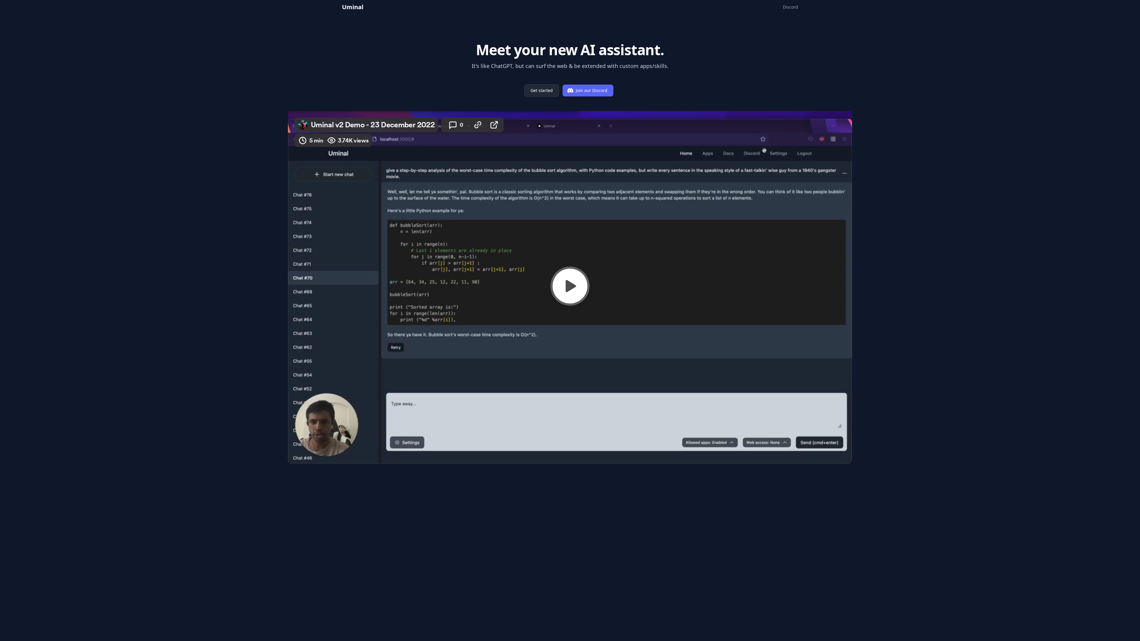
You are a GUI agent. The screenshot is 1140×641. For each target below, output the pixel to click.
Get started (542, 90)
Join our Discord (591, 90)
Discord (790, 7)
